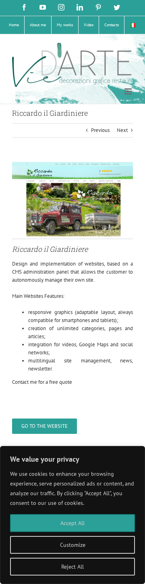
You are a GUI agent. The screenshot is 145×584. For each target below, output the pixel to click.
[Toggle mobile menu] (128, 91)
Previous (100, 130)
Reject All (72, 566)
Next (122, 130)
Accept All (72, 523)
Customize (72, 544)
